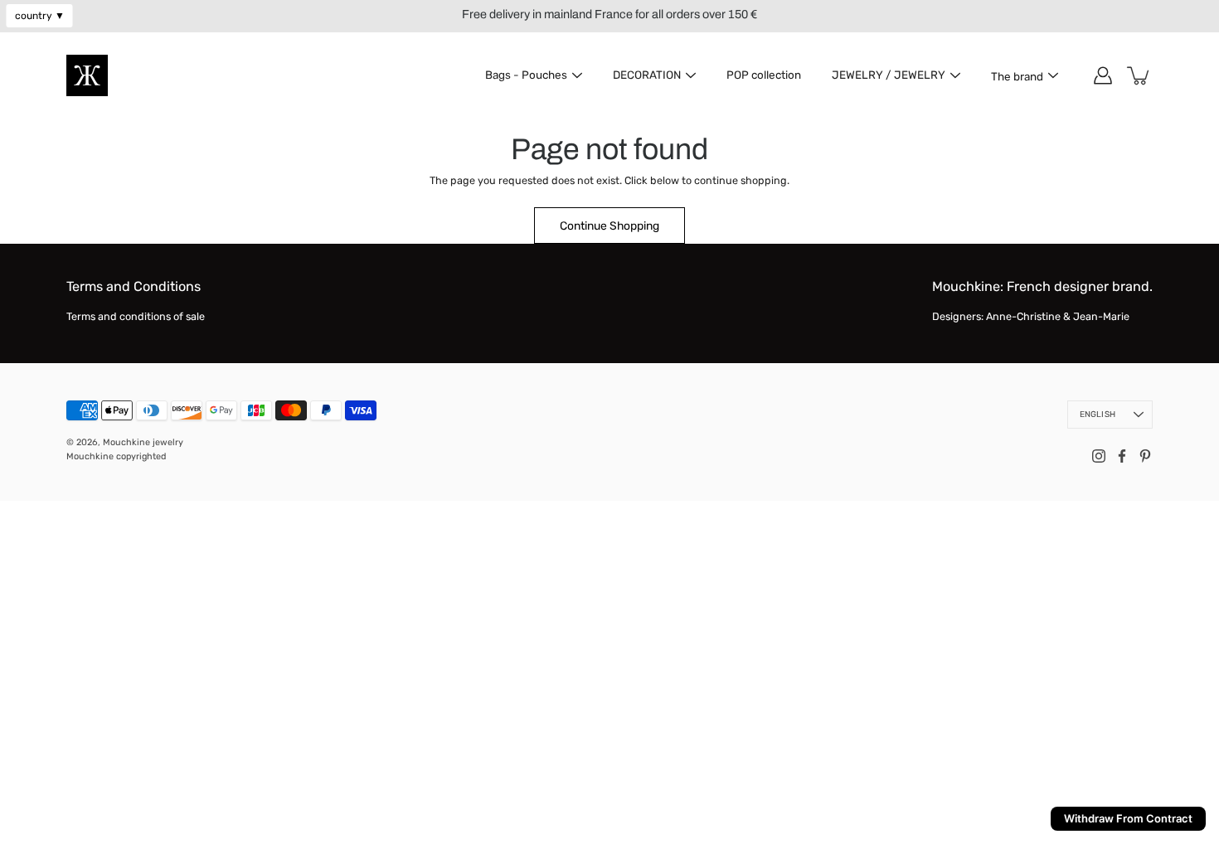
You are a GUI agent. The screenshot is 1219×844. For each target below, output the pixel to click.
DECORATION (647, 74)
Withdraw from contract (1128, 818)
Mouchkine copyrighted (116, 456)
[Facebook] (1122, 456)
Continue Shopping (609, 225)
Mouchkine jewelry (143, 442)
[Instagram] (1098, 456)
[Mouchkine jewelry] (87, 75)
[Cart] (1139, 75)
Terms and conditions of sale (135, 316)
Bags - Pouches (526, 74)
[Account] (1103, 75)
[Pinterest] (1145, 456)
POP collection (763, 74)
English (1097, 415)
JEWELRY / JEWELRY (888, 74)
